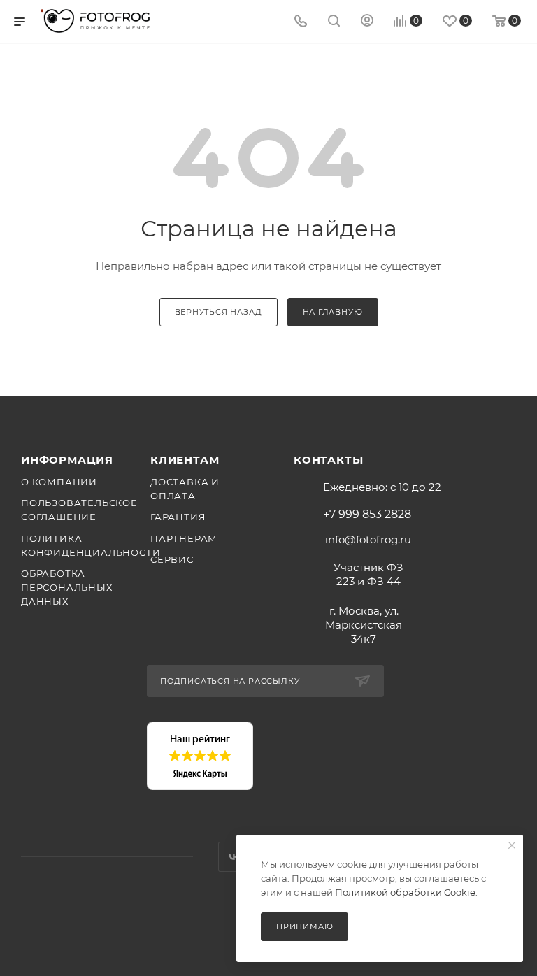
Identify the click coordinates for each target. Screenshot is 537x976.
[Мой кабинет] (367, 22)
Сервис (172, 559)
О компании (59, 481)
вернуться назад (218, 312)
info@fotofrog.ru (368, 539)
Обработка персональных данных (67, 587)
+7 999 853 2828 (367, 514)
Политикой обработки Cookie (405, 892)
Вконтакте (233, 857)
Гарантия (178, 516)
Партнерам (183, 538)
